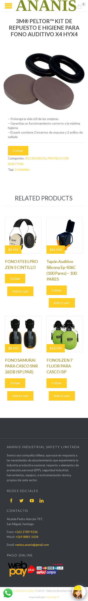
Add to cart (20, 291)
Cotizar (18, 150)
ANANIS (46, 5)
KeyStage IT (52, 597)
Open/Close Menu (8, 6)
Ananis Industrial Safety (21, 590)
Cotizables (22, 169)
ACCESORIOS (35, 158)
